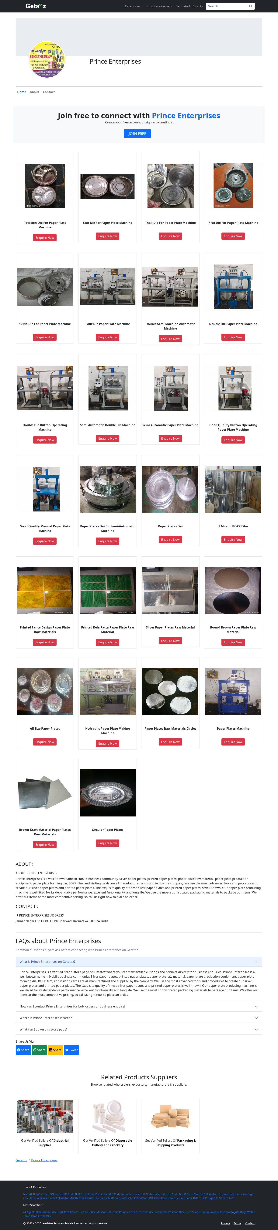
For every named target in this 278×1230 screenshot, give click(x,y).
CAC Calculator (137, 1198)
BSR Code (81, 1194)
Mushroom (227, 1212)
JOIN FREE (137, 133)
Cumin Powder (210, 1212)
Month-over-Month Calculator (88, 1198)
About (34, 92)
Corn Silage (192, 1212)
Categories (133, 6)
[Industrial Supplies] (45, 1131)
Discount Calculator (229, 1194)
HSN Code (54, 1194)
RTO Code (68, 1194)
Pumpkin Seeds (129, 1212)
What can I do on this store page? (44, 1029)
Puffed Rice (146, 1212)
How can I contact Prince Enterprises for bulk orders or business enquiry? (72, 1006)
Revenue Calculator (180, 1198)
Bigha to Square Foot (221, 1198)
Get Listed (182, 6)
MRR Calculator (117, 1198)
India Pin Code (130, 1194)
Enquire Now (45, 238)
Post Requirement (159, 6)
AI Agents (29, 1212)
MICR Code (186, 1194)
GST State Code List (153, 1194)
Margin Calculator (205, 1194)
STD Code (114, 1194)
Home (21, 92)
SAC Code (42, 1194)
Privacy (225, 1223)
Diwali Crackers (41, 1216)
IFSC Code (172, 1194)
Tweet (73, 1050)
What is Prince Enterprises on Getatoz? (47, 962)
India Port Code (98, 1194)
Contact (49, 92)
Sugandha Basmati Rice (170, 1212)
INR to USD (200, 1198)
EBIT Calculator (157, 1198)
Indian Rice (49, 1212)
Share (24, 1050)
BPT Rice (90, 1212)
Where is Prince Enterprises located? (46, 1018)
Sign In (198, 6)
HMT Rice (63, 1212)
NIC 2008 (29, 1194)
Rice (39, 1212)
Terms (237, 1223)
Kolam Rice (77, 1212)
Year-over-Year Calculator (53, 1198)
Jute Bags (240, 1212)
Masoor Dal (103, 1212)
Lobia (115, 1212)
